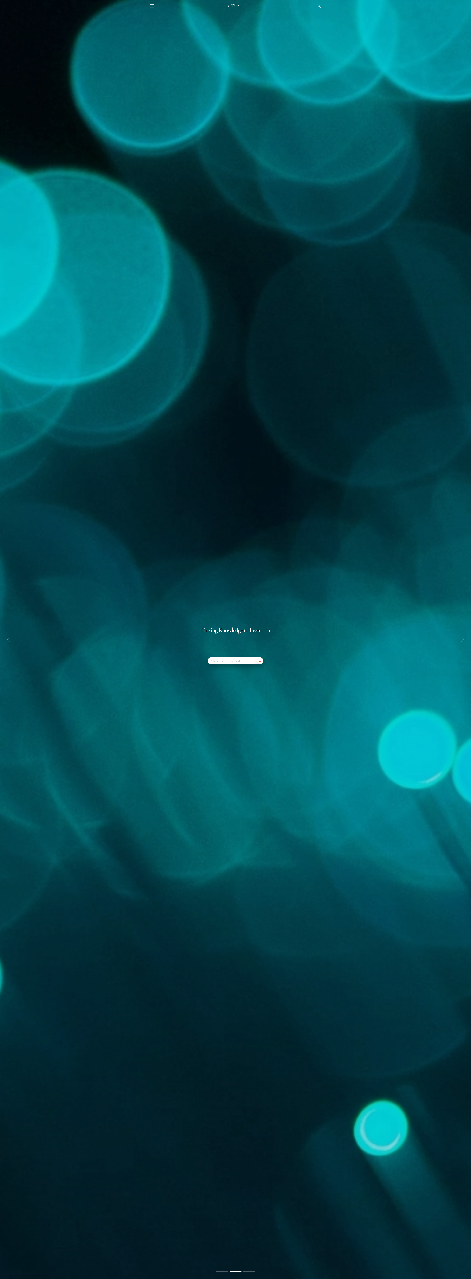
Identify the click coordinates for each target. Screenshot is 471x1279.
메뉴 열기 (156, 6)
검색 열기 (315, 6)
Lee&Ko (235, 6)
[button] (462, 640)
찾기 (260, 661)
